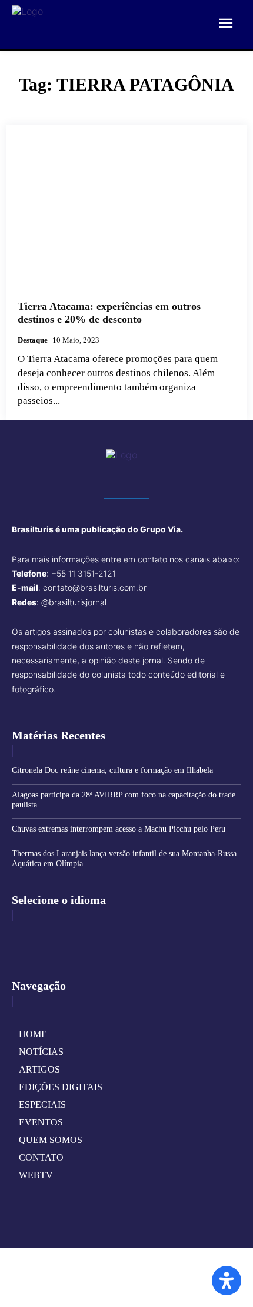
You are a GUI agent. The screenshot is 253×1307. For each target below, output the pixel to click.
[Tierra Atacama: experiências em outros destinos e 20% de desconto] (126, 212)
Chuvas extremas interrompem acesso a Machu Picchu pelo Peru (118, 829)
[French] (40, 936)
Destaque (33, 340)
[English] (22, 936)
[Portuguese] (58, 936)
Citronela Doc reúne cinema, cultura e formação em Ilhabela (112, 770)
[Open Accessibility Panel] (226, 1280)
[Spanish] (76, 936)
